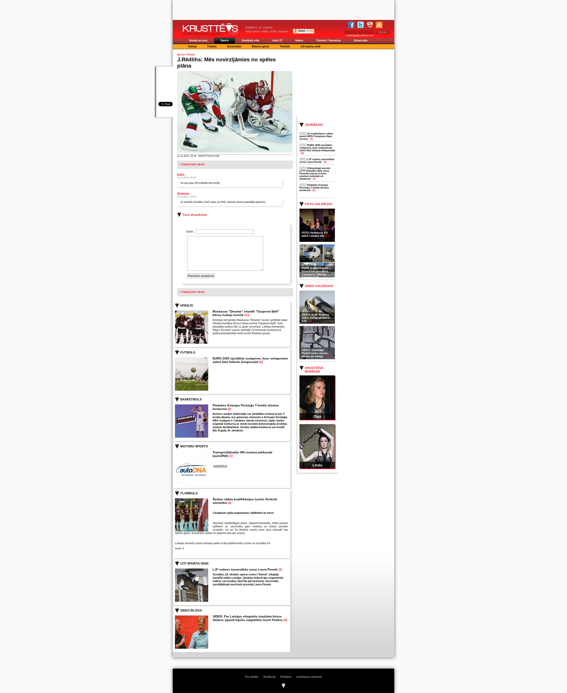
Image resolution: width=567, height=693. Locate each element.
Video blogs (191, 610)
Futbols (212, 46)
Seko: (302, 30)
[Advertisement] (350, 82)
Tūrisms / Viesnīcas (328, 40)
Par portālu (251, 676)
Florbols (285, 46)
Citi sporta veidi (310, 46)
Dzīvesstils (361, 40)
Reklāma (285, 676)
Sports (224, 40)
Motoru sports (261, 46)
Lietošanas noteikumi (309, 676)
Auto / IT (277, 40)
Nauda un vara (198, 40)
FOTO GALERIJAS (318, 204)
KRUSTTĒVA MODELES (314, 369)
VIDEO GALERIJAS (319, 286)
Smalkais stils (250, 40)
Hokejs (192, 46)
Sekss (299, 40)
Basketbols (234, 46)
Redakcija (269, 676)
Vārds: (190, 231)
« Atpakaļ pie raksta (192, 164)
